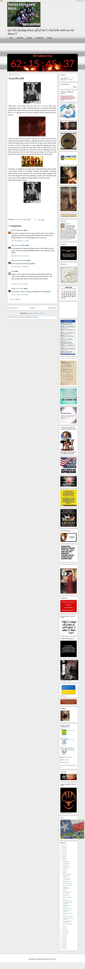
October (65, 865)
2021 (63, 854)
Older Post (52, 308)
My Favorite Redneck (67, 883)
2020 (63, 856)
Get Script (63, 354)
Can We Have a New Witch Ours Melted (68, 324)
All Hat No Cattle (65, 762)
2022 (63, 852)
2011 (63, 946)
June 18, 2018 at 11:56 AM (20, 256)
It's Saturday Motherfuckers (66, 888)
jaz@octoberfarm (17, 230)
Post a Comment (15, 299)
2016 (63, 937)
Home (11, 38)
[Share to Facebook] (42, 220)
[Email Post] (35, 219)
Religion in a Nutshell (67, 885)
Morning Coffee (65, 759)
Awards (29, 38)
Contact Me (39, 38)
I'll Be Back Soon (70, 739)
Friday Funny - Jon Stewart (67, 876)
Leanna (69, 223)
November (65, 863)
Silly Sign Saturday (67, 874)
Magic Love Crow (17, 288)
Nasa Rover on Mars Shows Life (67, 911)
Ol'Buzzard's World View (67, 747)
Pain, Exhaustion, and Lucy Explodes (67, 921)
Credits (49, 38)
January (65, 933)
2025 (63, 847)
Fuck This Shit (66, 895)
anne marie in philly (18, 245)
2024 (63, 849)
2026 (63, 845)
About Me (20, 38)
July (64, 870)
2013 (63, 943)
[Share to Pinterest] (43, 220)
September (65, 867)
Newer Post (12, 308)
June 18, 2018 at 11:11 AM (20, 241)
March (64, 929)
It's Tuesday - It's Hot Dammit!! (67, 903)
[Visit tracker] (60, 767)
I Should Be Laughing (67, 757)
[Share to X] (41, 220)
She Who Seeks (65, 738)
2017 (63, 935)
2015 (63, 939)
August (64, 868)
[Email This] (38, 220)
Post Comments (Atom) (36, 313)
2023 (63, 850)
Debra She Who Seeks (18, 260)
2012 (63, 944)
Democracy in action (71, 730)
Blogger (53, 959)
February (65, 931)
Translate (70, 79)
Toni (12, 271)
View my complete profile (65, 239)
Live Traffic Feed (68, 321)
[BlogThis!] (39, 220)
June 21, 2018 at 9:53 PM (19, 294)
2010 (63, 948)
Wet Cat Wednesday (67, 891)
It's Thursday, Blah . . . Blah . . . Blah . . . (67, 879)
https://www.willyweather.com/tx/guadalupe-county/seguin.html (68, 316)
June (64, 872)
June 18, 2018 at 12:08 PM (19, 266)
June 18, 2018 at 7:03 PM (19, 284)
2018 (63, 859)
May (64, 926)
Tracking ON (71, 354)
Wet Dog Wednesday (67, 881)
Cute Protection (66, 893)
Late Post (65, 899)
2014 (63, 941)
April (64, 928)
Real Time (67, 354)
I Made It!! (65, 890)
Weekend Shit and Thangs (66, 906)
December (65, 861)
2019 (63, 858)
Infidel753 (64, 729)
